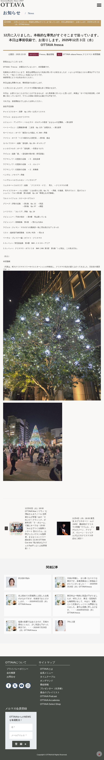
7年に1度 (71, 622)
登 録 (18, 744)
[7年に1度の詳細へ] (60, 622)
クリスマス (87, 54)
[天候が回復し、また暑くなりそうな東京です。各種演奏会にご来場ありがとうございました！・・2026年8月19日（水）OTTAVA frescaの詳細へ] (60, 578)
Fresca (42, 54)
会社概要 (11, 673)
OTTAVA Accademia (50, 700)
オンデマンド (46, 681)
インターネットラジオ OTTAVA (14, 3)
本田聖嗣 (96, 54)
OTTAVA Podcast (48, 696)
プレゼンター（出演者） (52, 688)
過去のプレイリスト (50, 692)
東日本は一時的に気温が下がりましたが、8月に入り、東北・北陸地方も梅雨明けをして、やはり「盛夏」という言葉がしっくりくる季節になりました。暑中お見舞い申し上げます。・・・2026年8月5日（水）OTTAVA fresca (82, 604)
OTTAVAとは (46, 669)
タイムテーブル (47, 677)
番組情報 (50, 54)
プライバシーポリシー (17, 669)
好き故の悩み (24, 578)
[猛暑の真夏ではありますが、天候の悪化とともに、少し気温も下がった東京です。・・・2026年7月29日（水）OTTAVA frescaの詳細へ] (11, 622)
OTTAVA (66, 54)
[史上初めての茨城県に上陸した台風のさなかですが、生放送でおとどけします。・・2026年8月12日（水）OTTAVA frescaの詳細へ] (11, 596)
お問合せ (11, 677)
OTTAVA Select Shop (50, 704)
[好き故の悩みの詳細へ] (11, 578)
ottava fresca (76, 54)
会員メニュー (46, 673)
